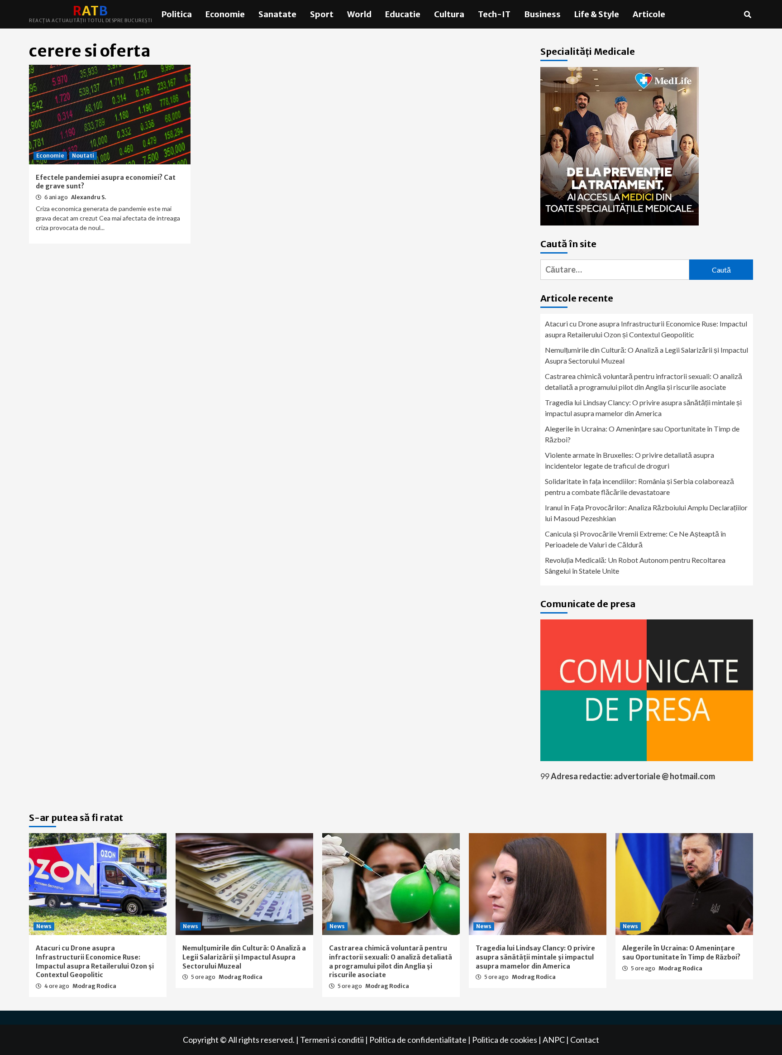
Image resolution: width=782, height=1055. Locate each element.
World (359, 14)
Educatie (402, 14)
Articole (649, 14)
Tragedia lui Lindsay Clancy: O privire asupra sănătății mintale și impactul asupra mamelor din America (643, 407)
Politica (177, 14)
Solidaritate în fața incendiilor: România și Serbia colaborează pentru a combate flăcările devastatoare (639, 486)
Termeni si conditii (332, 1040)
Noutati (83, 155)
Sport (322, 14)
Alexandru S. (88, 197)
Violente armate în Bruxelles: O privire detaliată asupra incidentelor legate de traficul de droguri (629, 460)
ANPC (554, 1040)
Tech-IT (494, 14)
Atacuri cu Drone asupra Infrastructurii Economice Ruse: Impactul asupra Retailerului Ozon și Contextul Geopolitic (646, 329)
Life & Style (596, 14)
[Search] (747, 14)
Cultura (449, 14)
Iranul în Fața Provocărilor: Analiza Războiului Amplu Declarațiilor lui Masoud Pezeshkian (646, 513)
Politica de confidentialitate (418, 1040)
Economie (225, 14)
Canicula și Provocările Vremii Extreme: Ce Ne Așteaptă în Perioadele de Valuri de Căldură (635, 539)
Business (542, 14)
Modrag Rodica (94, 986)
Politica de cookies (504, 1040)
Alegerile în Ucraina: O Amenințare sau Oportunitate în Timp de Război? (642, 434)
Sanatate (277, 14)
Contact (584, 1040)
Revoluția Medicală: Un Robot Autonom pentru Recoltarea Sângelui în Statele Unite (635, 565)
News (44, 926)
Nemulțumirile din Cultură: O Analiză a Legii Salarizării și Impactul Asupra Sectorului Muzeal (646, 355)
